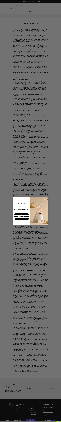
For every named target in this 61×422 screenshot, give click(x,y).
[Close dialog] (47, 198)
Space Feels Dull (22, 218)
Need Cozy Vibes (22, 216)
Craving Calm (21, 214)
